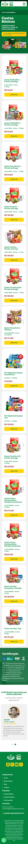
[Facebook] (8, 764)
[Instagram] (12, 764)
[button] (12, 744)
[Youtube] (17, 764)
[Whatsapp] (21, 764)
